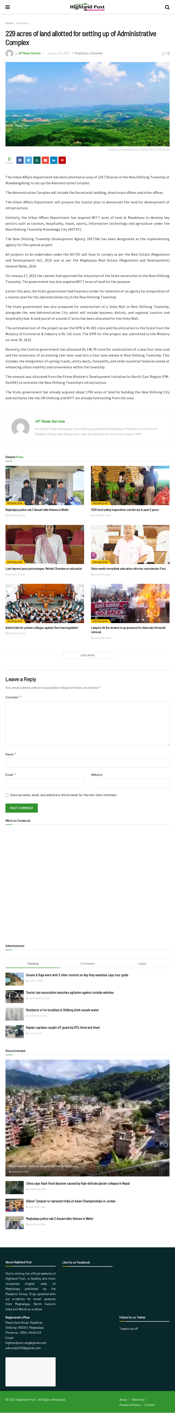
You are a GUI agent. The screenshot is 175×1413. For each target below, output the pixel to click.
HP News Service (30, 53)
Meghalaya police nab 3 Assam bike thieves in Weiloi (37, 510)
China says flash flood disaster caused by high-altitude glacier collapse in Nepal (78, 1183)
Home (9, 23)
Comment (13, 697)
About (123, 1399)
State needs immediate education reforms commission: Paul (128, 568)
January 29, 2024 (59, 53)
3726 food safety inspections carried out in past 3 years (125, 510)
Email (10, 774)
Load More (87, 655)
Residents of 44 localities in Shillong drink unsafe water (62, 1010)
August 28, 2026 (16, 515)
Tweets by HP (128, 1329)
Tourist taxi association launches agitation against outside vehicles (70, 992)
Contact (150, 1405)
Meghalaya (22, 23)
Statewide (96, 53)
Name (10, 754)
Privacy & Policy (129, 1405)
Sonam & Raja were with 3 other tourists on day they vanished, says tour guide (77, 975)
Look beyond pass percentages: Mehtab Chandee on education (43, 568)
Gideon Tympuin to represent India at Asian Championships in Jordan (71, 1201)
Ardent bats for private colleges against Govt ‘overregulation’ (42, 627)
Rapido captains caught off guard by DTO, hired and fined (63, 1027)
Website (96, 774)
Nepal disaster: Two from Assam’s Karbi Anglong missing (43, 1166)
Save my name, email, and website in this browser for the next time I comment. (63, 795)
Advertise (138, 1399)
